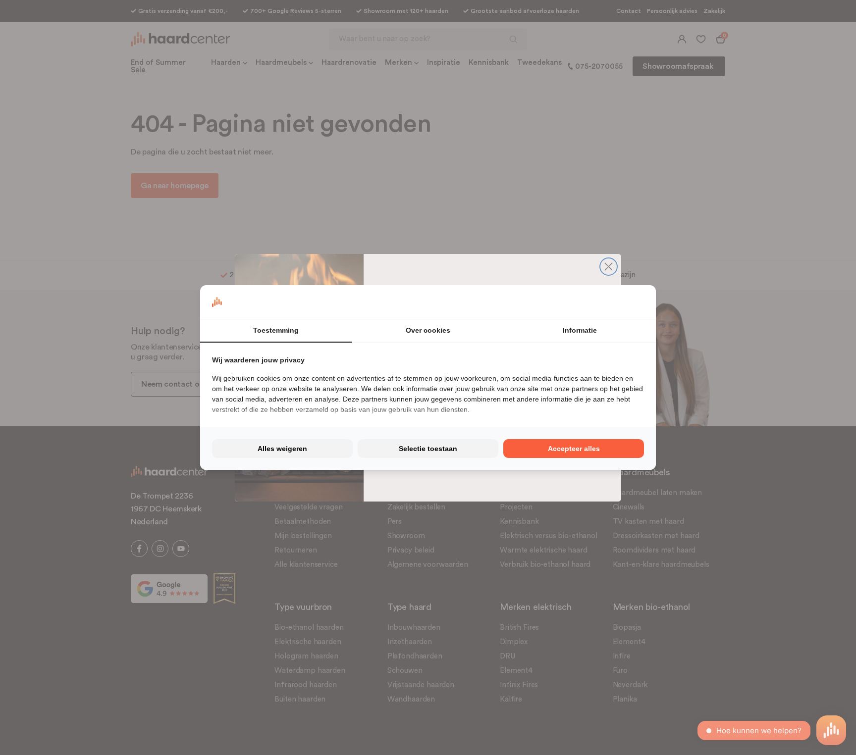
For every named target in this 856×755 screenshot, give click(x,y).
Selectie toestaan (428, 449)
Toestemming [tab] (276, 330)
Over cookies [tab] (428, 330)
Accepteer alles (574, 449)
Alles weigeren (282, 449)
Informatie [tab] (580, 330)
